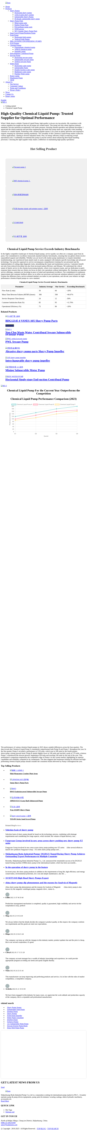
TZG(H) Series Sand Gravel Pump (22, 819)
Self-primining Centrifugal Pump (21, 53)
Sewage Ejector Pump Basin (17, 1026)
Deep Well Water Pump (15, 1028)
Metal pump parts (20, 23)
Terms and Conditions (18, 88)
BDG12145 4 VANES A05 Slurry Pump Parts (31, 320)
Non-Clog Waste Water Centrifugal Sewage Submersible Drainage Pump (38, 333)
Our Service (14, 84)
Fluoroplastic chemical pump (24, 47)
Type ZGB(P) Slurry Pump (20, 810)
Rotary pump (14, 76)
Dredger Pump (12, 1012)
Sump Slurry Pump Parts (19, 783)
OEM (12, 80)
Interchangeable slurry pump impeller (27, 360)
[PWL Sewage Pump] (16, 339)
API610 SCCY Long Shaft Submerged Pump (26, 801)
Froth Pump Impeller (14, 1016)
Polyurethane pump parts (23, 27)
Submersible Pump (21, 68)
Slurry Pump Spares (14, 1007)
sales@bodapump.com (9, 1125)
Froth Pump (14, 35)
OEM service (19, 29)
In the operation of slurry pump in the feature (26, 867)
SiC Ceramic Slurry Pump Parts (25, 31)
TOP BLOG (41, 1129)
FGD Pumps (14, 43)
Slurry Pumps (15, 11)
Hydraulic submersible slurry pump (27, 19)
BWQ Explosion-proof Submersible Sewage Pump (28, 791)
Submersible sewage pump (24, 60)
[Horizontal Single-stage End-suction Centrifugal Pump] (14, 376)
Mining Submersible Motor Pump (25, 370)
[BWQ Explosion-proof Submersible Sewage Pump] (13, 789)
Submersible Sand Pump (16, 1009)
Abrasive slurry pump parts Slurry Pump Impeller (34, 351)
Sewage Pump (15, 55)
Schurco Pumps (12, 1022)
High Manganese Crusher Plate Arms (24, 773)
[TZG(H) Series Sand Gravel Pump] (20, 816)
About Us (8, 82)
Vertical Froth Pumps (22, 39)
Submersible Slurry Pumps (24, 17)
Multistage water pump (22, 72)
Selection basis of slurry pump (19, 830)
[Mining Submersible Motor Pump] (14, 367)
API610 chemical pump (22, 49)
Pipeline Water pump (21, 74)
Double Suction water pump (24, 70)
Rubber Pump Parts (21, 25)
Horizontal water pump (22, 66)
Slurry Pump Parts (16, 21)
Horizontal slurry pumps (23, 13)
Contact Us (9, 94)
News (7, 92)
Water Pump (14, 64)
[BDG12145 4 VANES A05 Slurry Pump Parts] (12, 316)
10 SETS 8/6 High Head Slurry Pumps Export (27, 878)
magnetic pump (19, 51)
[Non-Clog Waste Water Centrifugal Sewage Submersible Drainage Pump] (8, 329)
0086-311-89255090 (8, 1123)
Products (8, 9)
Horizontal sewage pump (23, 58)
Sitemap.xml (9, 1112)
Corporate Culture (16, 86)
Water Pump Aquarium (15, 1018)
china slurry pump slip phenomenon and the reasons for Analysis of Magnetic (41, 882)
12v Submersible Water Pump (17, 1024)
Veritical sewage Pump (22, 62)
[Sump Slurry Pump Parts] (19, 779)
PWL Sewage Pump (16, 341)
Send (3, 1087)
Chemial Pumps (15, 45)
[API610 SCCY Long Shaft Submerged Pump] (17, 797)
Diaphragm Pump (16, 78)
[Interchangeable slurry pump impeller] (15, 358)
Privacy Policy (15, 90)
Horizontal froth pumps (22, 37)
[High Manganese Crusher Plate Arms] (17, 770)
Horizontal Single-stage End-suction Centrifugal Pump (37, 379)
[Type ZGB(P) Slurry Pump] (15, 807)
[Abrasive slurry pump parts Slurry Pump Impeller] (12, 348)
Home (7, 7)
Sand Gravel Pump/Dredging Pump (22, 33)
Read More (10, 326)
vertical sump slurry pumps (24, 15)
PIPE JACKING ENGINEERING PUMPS (26, 41)
